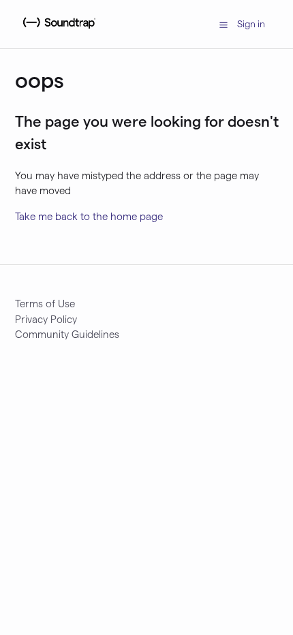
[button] (223, 23)
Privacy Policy (46, 319)
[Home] (57, 31)
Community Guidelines (67, 334)
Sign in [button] (251, 23)
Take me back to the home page (89, 216)
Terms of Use (45, 303)
